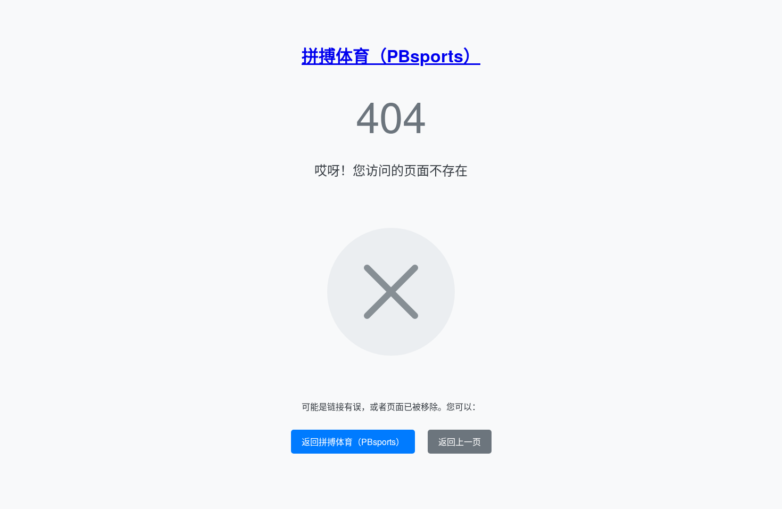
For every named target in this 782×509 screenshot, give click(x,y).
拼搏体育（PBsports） (391, 55)
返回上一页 (459, 442)
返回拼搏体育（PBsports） (353, 442)
